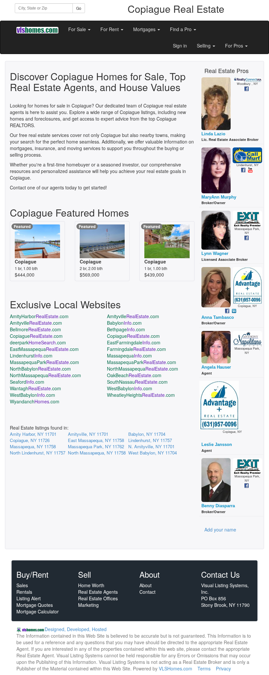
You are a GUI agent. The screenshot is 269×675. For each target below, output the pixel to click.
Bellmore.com (35, 329)
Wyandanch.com (34, 401)
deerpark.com (38, 342)
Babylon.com (124, 322)
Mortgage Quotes (34, 605)
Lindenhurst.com (31, 355)
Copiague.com (36, 336)
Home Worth (91, 585)
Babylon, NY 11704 (146, 434)
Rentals (24, 591)
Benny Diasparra (218, 505)
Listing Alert (28, 598)
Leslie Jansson (216, 444)
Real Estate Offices (98, 598)
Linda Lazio (213, 133)
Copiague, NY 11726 (30, 440)
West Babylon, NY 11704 (152, 453)
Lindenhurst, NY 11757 (150, 440)
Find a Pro (181, 29)
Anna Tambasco (217, 317)
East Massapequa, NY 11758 (96, 440)
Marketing (88, 605)
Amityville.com (133, 316)
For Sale (77, 29)
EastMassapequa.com (44, 349)
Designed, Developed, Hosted (76, 629)
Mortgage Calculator (37, 611)
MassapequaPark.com (44, 362)
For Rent (110, 29)
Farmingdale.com (136, 349)
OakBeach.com (134, 375)
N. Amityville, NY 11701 (151, 446)
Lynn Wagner (214, 253)
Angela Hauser (216, 367)
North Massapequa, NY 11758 (97, 453)
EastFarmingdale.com (133, 342)
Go (78, 8)
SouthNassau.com (137, 381)
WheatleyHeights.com (141, 395)
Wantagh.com (35, 388)
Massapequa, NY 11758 (33, 446)
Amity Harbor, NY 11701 (33, 434)
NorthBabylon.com (40, 368)
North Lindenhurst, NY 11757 (37, 453)
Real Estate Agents (98, 591)
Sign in (180, 45)
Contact (147, 591)
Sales (22, 585)
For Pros (234, 45)
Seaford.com (27, 381)
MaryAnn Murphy (218, 197)
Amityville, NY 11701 (88, 434)
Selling (204, 45)
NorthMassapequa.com (142, 368)
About (145, 585)
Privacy (223, 668)
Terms (204, 668)
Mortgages (145, 29)
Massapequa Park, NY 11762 (96, 446)
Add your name (220, 529)
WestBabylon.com (129, 388)
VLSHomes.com (175, 668)
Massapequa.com (129, 355)
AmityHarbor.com (39, 316)
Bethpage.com (126, 329)
